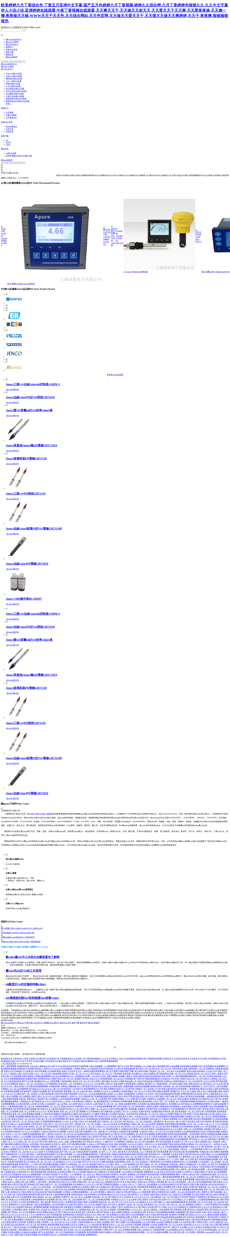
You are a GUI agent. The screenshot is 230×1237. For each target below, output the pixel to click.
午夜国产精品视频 (15, 1162)
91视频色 (45, 1222)
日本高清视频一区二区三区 (216, 1126)
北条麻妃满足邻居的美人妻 (162, 1111)
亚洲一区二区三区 (67, 1111)
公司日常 (9, 129)
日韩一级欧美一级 (182, 1169)
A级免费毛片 (158, 1121)
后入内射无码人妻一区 (178, 1232)
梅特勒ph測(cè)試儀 (14, 79)
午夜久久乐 (144, 1227)
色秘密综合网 (23, 1066)
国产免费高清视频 (116, 1099)
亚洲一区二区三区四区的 (137, 1162)
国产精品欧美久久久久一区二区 (152, 1149)
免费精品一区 (90, 1101)
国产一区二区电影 (167, 1101)
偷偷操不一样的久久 (69, 1096)
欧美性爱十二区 (65, 1084)
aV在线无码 (6, 1121)
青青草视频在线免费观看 (175, 1124)
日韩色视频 (56, 1074)
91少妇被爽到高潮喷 (35, 1227)
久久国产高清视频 (26, 1202)
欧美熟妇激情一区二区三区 (216, 1230)
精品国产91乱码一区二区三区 (130, 1204)
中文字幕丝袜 (144, 1167)
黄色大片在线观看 (77, 1235)
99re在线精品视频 (81, 1134)
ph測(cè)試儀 (11, 153)
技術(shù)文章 (11, 50)
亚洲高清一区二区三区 (152, 1126)
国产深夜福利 (176, 1209)
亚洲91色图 (101, 1207)
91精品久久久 (194, 1147)
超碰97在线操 (156, 1227)
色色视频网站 (123, 1124)
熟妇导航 (127, 1074)
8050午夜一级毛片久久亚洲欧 (174, 1227)
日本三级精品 (42, 1139)
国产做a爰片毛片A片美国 (105, 1116)
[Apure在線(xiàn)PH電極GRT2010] (18, 559)
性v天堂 (99, 1089)
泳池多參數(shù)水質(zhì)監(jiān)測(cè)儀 (17, 933)
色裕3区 (22, 1099)
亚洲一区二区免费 (26, 1111)
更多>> (9, 104)
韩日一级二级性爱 (43, 1202)
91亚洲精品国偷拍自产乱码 (193, 1131)
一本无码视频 (193, 1134)
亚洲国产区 (175, 1091)
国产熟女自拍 (155, 1199)
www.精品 (118, 1094)
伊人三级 (81, 1086)
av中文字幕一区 (147, 1169)
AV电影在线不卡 (23, 1172)
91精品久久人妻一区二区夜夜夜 (93, 1099)
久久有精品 (144, 1194)
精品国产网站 (203, 1209)
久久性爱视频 (68, 1209)
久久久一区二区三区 (42, 1074)
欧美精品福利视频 (176, 1116)
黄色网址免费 (142, 1154)
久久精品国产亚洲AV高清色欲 (100, 1069)
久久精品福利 (62, 1235)
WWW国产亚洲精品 (45, 1220)
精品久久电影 (39, 1149)
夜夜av (134, 1182)
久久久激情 (131, 1199)
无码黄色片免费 (33, 1222)
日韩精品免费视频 (167, 1174)
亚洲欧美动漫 (127, 1129)
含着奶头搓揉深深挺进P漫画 (124, 1154)
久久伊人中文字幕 (70, 1121)
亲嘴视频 (160, 1124)
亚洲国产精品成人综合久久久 (87, 1079)
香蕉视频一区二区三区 (198, 1202)
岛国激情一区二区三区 (166, 1099)
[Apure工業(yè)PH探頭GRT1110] (18, 489)
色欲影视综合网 (56, 1207)
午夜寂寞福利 (129, 1084)
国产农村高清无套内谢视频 (24, 1109)
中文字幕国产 (112, 1147)
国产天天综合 (148, 1212)
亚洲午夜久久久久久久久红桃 (196, 1225)
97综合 (81, 1121)
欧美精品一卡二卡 (51, 1129)
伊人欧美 (209, 1172)
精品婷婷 (212, 1139)
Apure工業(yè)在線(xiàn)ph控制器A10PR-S (33, 384)
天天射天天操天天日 (67, 1126)
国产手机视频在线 (54, 1215)
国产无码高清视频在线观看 (206, 1159)
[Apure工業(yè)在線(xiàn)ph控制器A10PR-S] (7, 379)
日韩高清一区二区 (156, 1071)
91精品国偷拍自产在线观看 (42, 1199)
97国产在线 (169, 1096)
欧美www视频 (14, 1182)
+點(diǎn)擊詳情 (12, 390)
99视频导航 (158, 1081)
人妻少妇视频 (221, 1086)
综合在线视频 (69, 1189)
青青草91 (135, 1194)
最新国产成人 (206, 1142)
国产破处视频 (6, 1144)
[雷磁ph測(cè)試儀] (14, 328)
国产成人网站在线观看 (83, 1220)
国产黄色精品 (29, 1184)
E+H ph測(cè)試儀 (13, 86)
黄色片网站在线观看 (160, 1091)
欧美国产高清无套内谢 (149, 1174)
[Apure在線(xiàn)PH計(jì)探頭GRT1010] (7, 392)
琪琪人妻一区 (103, 1215)
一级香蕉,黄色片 (80, 1069)
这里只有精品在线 (145, 1081)
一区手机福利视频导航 (61, 1187)
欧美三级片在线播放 (117, 1144)
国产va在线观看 (172, 1066)
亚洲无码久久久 (131, 1207)
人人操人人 (91, 1144)
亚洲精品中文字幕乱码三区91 (202, 1099)
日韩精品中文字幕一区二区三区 (197, 1116)
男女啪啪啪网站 (192, 1152)
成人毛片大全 (214, 1137)
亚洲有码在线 (77, 1194)
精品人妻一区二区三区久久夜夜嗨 (101, 1209)
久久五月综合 (159, 1172)
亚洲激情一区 (133, 1174)
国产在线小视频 (45, 1142)
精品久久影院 (195, 1212)
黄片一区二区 (131, 1157)
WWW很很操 (187, 1074)
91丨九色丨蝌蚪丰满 (14, 1235)
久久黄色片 (187, 1172)
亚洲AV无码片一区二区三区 (23, 1119)
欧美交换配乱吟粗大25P (47, 1212)
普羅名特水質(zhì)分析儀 (16, 99)
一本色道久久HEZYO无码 (144, 1116)
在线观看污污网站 (101, 1230)
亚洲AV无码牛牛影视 (57, 1139)
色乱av (68, 1167)
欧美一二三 (68, 1174)
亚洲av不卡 (166, 1199)
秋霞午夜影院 (27, 1076)
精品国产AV (150, 1084)
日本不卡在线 (150, 1215)
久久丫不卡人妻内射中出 (35, 1215)
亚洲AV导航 (143, 1157)
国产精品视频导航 (38, 1172)
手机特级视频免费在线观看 (176, 1147)
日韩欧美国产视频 (126, 1071)
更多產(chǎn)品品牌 (115, 375)
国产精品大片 (219, 1149)
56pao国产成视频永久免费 (94, 1147)
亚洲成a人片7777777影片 (168, 1159)
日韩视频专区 (130, 1079)
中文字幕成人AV (179, 1199)
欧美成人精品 (33, 1121)
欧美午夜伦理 (46, 1194)
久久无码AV (149, 1094)
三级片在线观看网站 (42, 1204)
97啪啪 (4, 1232)
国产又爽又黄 (148, 1217)
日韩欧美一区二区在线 (19, 1152)
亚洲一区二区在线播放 (147, 1184)
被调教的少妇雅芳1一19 (196, 1204)
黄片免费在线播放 (15, 1220)
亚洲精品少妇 (133, 1164)
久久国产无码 (57, 1189)
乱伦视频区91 (164, 1109)
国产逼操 (40, 1184)
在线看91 (141, 1109)
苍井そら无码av (64, 1101)
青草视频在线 (64, 1159)
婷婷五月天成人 (58, 1202)
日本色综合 (113, 1131)
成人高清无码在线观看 (145, 1134)
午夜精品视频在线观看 (48, 1159)
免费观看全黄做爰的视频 (192, 1189)
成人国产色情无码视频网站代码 (81, 1139)
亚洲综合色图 (179, 1144)
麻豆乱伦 (204, 1089)
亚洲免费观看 (188, 1179)
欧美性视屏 (118, 1084)
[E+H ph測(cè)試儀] (14, 319)
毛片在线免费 (90, 1121)
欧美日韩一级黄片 (177, 1164)
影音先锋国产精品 (165, 1144)
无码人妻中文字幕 (20, 1126)
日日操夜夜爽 (80, 1232)
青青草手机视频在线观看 (210, 1134)
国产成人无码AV (137, 1179)
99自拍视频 (164, 1209)
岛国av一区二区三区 (156, 1131)
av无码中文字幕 (36, 1104)
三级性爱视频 (172, 1149)
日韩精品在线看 (213, 1131)
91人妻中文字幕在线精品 (124, 1069)
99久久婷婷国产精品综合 (21, 1207)
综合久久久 (18, 1139)
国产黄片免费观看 (170, 1126)
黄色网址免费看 (198, 1169)
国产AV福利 (141, 1099)
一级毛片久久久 (150, 1144)
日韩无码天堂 (36, 1124)
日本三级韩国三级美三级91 (30, 1096)
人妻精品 (7, 1137)
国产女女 (28, 1149)
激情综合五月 (45, 1066)
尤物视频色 (35, 1147)
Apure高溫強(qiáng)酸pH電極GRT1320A (31, 445)
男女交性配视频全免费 (120, 1217)
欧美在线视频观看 (104, 1106)
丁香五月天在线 (19, 1227)
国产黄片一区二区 (143, 1069)
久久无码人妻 (9, 1194)
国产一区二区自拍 (29, 1094)
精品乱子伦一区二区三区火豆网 (86, 1081)
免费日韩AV (32, 1099)
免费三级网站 (112, 1076)
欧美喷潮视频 (104, 1119)
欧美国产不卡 (57, 1174)
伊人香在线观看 (12, 1177)
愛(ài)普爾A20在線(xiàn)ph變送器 (21, 284)
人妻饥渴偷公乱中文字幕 (27, 1230)
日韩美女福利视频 (159, 1137)
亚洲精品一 (55, 1099)
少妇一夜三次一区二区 (175, 1204)
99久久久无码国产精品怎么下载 (103, 1134)
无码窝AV (114, 1174)
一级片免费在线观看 (9, 1099)
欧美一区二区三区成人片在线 (169, 1179)
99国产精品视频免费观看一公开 (68, 1179)
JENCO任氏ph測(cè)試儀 (16, 91)
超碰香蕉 (126, 1212)
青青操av (152, 1182)
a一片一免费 (129, 1099)
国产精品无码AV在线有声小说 (53, 1157)
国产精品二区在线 (146, 1207)
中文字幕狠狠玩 (51, 1084)
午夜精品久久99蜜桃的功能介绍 (111, 1189)
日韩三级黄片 (143, 1199)
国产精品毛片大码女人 (92, 1142)
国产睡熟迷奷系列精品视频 (38, 1169)
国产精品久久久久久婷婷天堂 (120, 1197)
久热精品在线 (9, 1172)
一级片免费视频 (73, 1157)
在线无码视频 (24, 1124)
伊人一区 (101, 1129)
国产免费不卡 (106, 1157)
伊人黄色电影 (184, 1157)
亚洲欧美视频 (161, 1134)
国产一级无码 (47, 1134)
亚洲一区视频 (29, 1209)
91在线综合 (165, 1079)
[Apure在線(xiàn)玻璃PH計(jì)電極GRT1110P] (18, 524)
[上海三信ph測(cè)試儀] (14, 348)
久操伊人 (65, 1149)
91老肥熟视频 (210, 1111)
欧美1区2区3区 (130, 1187)
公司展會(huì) (11, 118)
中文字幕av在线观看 (63, 1154)
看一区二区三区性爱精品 (175, 1182)
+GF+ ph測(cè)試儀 (13, 81)
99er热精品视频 (152, 1104)
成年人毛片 (201, 1091)
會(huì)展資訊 (11, 126)
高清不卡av (208, 1149)
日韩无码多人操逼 (179, 1069)
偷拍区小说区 (16, 1074)
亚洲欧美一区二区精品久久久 (61, 1147)
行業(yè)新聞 (11, 115)
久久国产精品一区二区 (121, 1137)
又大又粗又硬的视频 (34, 1179)
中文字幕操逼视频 (133, 1222)
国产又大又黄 (27, 1081)
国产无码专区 (188, 1217)
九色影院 (139, 1094)
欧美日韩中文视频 (173, 1172)
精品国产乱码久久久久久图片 (101, 1164)
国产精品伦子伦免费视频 (129, 1169)
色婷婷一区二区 (35, 1126)
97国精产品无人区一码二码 (62, 1079)
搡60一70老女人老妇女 (185, 1174)
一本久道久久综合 (98, 1076)
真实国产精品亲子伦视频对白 (194, 1197)
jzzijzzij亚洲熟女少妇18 (174, 1230)
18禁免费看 (54, 1081)
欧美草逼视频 (25, 1177)
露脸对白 (164, 1104)
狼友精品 (201, 1071)
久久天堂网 (49, 1179)
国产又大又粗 (123, 1066)
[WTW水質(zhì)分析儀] (7, 359)
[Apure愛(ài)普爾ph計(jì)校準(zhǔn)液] (7, 405)
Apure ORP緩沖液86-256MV (24, 598)
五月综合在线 (38, 1192)
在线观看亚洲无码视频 (52, 1217)
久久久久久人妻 (92, 1184)
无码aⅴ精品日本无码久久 (50, 1144)
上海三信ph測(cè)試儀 (15, 96)
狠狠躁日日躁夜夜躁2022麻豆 (65, 1114)
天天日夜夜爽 (84, 1096)
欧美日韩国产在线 (179, 1084)
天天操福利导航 (54, 1071)
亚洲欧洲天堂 (11, 1154)
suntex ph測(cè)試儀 (14, 76)
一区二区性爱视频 (96, 1192)
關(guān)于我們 (12, 42)
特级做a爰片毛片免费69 (210, 1152)
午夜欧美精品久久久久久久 (90, 1149)
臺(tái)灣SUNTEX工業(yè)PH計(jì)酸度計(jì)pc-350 (107, 237)
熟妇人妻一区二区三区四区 (121, 1220)
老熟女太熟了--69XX (205, 1222)
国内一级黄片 (218, 1074)
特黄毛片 (48, 1184)
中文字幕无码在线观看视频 (36, 1086)
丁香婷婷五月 (25, 1101)
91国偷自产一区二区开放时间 (97, 1217)
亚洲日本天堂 (29, 1139)
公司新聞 (9, 113)
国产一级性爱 (75, 1124)
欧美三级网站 (149, 1074)
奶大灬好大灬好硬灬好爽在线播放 (67, 1142)
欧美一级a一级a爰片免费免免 (145, 1139)
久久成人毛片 (211, 1071)
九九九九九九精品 (188, 1091)
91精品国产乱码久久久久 (85, 1215)
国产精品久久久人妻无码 (47, 1109)
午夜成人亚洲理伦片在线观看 (53, 1131)
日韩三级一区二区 (19, 1121)
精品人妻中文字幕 (15, 1184)
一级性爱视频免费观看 (170, 1177)
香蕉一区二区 (108, 1149)
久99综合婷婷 (213, 1101)
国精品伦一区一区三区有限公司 (167, 1197)
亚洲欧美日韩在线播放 (142, 1101)
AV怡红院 (143, 1131)
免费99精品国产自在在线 (191, 1094)
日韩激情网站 (129, 1094)
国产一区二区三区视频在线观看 (96, 1199)
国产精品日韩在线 (199, 1220)
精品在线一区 (130, 1081)
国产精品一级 (105, 1137)
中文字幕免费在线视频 (76, 1144)
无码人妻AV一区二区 (52, 1124)
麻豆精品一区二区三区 (79, 1164)
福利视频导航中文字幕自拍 (108, 1101)
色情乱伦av (142, 1182)
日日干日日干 (209, 1086)
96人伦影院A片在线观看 (132, 1172)
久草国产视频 (198, 1172)
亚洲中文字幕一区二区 (71, 1074)
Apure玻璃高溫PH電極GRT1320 (26, 458)
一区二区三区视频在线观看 (156, 1232)
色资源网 (137, 1225)
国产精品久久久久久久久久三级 (42, 1089)
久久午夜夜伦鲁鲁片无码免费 (13, 1222)
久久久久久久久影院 (51, 1096)
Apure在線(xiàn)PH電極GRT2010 (27, 563)
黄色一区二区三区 (188, 1177)
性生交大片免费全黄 (12, 1174)
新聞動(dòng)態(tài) (51, 1023)
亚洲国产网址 (31, 1079)
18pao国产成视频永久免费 (167, 1222)
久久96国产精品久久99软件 (80, 1104)
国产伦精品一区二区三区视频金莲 (154, 1164)
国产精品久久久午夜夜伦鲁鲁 (18, 1199)
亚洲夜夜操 (221, 1111)
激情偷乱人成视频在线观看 (126, 1149)
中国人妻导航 (92, 1137)
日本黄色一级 (136, 1217)
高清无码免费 (184, 1086)
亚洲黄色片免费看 (176, 1215)
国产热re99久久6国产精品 (199, 1154)
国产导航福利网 (177, 1220)
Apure (8, 145)
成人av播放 (111, 1207)
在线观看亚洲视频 (23, 1116)
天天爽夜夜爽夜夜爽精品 (50, 1121)
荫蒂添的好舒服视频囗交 (86, 1189)
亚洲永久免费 (188, 1187)
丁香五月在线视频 (25, 1159)
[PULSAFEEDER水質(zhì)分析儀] (7, 362)
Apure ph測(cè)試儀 (14, 73)
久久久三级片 (193, 1142)
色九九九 (7, 1227)
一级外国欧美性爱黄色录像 (216, 1096)
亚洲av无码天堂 (67, 1106)
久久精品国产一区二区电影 (56, 1104)
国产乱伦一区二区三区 (161, 1069)
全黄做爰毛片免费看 (72, 1207)
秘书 (64, 1144)
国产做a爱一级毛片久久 (76, 1119)
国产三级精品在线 (203, 1174)
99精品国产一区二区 (196, 1069)
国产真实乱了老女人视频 (110, 1212)
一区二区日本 (19, 1179)
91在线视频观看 (91, 1167)
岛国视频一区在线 (149, 1225)
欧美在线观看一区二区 (60, 1169)
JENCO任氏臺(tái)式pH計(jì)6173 (198, 237)
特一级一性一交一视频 (113, 1104)
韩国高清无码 (195, 1207)
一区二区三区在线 (205, 1076)
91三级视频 (86, 1197)
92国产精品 (200, 1179)
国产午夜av (179, 1096)
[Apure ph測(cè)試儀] (7, 294)
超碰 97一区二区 (26, 1084)
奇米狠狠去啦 (92, 1119)
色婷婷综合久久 (31, 1167)
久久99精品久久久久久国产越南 (148, 1202)
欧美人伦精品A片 (144, 1230)
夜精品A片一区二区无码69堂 (190, 1081)
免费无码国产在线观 (22, 1129)
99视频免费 (146, 1192)
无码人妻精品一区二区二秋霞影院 (46, 1197)
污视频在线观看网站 (42, 1076)
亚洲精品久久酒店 (117, 1215)
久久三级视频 (80, 1209)
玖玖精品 (46, 1174)
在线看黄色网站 (130, 1104)
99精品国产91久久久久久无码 (71, 1129)
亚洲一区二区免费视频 (193, 1129)
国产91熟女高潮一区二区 (123, 1106)
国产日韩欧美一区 (133, 1189)
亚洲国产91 (64, 1164)
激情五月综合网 (102, 1174)
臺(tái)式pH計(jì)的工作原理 (23, 970)
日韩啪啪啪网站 (123, 1209)
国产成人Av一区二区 (86, 1126)
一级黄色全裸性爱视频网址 (93, 1071)
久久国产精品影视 (45, 1094)
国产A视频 (120, 1222)
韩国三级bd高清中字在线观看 (174, 1089)
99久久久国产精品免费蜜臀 (106, 1139)
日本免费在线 (77, 1101)
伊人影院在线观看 (218, 1104)
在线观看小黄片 (108, 1222)
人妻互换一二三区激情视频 (190, 1149)
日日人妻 (195, 1157)
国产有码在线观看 (160, 1152)
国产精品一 (31, 1154)
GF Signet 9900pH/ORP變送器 (136, 272)
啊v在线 (34, 1116)
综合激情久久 (137, 1074)
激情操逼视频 (94, 1157)
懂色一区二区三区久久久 (93, 1182)
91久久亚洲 (146, 1091)
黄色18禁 (220, 1189)
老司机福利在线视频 (188, 1066)
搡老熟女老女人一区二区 (113, 1225)
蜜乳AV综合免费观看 (135, 1215)
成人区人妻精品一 (151, 1209)
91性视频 (142, 1104)
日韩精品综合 (105, 1187)
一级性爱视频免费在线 (80, 1169)
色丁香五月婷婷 (198, 1194)
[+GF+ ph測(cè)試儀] (7, 330)
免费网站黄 (148, 1172)
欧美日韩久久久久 (64, 1182)
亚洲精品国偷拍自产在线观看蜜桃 (173, 1139)
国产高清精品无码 (214, 1204)
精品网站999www (41, 1081)
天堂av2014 (34, 1066)
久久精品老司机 (95, 1225)
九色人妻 (94, 1159)
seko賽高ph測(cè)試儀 (15, 94)
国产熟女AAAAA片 (157, 1157)
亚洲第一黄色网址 (196, 1232)
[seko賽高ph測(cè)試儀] (7, 310)
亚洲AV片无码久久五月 (71, 1071)
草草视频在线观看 (11, 1091)
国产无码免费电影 (55, 1091)
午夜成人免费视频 (169, 1119)
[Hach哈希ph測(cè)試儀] (7, 308)
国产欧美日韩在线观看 (194, 1096)
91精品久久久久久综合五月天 (107, 1126)
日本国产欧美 (45, 1230)
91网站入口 (83, 1225)
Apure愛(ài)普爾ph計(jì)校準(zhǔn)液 (29, 410)
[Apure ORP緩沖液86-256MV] (18, 594)
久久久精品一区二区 (155, 1147)
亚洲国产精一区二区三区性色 (170, 1225)
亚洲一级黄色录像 (125, 1086)
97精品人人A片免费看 (21, 1137)
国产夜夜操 (42, 1225)
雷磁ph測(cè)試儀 (13, 84)
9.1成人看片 (173, 1137)
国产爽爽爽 (81, 1111)
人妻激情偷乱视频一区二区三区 (21, 1106)
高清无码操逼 (183, 1099)
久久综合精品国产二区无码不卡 (69, 1089)
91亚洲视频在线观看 (61, 1194)
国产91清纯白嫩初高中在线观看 (123, 1109)
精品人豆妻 (213, 1089)
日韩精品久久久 (203, 1177)
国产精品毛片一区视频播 (159, 1154)
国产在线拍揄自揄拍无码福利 (167, 1094)
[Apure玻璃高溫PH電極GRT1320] (7, 453)
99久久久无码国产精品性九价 (84, 1172)
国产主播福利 (109, 1089)
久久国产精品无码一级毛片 (39, 1189)
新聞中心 (9, 47)
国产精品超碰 (162, 1215)
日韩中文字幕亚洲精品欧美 (148, 1079)
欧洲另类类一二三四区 (28, 1164)
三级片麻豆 (105, 1081)
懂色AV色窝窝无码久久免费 (163, 1192)
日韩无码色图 (22, 1194)
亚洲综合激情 (156, 1086)
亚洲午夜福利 (53, 1111)
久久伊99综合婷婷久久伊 (168, 1184)
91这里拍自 (38, 1084)
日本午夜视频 (156, 1167)
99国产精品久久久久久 (141, 1137)
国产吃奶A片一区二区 (198, 1139)
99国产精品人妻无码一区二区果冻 (164, 1194)
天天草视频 (123, 1147)
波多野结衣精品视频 (45, 1154)
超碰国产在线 (101, 1204)
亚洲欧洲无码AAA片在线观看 (184, 1162)
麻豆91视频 (81, 1137)
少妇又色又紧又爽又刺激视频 (79, 1131)
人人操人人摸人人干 (205, 1124)
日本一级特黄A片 (100, 1131)
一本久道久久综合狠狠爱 (175, 1071)
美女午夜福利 (43, 1235)
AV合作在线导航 (22, 1104)
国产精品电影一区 (208, 1147)
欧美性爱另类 (132, 1114)
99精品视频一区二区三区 (93, 1179)
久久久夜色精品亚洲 (12, 1081)
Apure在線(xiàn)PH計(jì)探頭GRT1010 (30, 397)
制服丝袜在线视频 (53, 1149)
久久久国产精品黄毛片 (58, 1116)
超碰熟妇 (210, 1069)
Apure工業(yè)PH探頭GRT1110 (25, 493)
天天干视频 (74, 1116)
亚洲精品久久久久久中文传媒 (68, 1162)
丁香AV (120, 1207)
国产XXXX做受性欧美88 (73, 1217)
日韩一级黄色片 (203, 1192)
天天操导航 (99, 1084)
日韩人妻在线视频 (216, 1106)
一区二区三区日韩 (109, 1124)
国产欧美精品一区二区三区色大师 (189, 1111)
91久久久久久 (41, 1111)
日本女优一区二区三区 (63, 1134)
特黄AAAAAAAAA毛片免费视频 (58, 1069)
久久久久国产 (71, 1222)
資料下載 (9, 52)
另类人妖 (24, 1182)
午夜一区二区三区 (152, 1177)
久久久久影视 (209, 1081)
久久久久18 (206, 1207)
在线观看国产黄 (182, 1212)
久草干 (156, 1101)
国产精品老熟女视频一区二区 (168, 1074)
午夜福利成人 (30, 1220)
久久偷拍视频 (70, 1137)
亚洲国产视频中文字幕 (176, 1114)
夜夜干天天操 (193, 1114)
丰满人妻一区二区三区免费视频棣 (50, 1119)
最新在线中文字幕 (207, 1114)
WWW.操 (174, 1079)
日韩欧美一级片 (220, 1142)
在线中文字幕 (121, 1192)
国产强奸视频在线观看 (48, 1164)
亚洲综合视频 (65, 1172)
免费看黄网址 (91, 1235)
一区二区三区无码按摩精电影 (199, 1182)
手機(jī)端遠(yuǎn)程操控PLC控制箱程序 (18, 937)
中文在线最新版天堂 (179, 1109)
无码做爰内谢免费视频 (146, 1187)
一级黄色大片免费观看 (19, 1157)
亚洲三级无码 (139, 1076)
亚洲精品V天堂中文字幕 (71, 1227)
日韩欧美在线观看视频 (31, 1134)
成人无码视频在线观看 (185, 1101)
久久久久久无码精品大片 (178, 1207)
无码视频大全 (174, 1104)
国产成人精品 (212, 1194)
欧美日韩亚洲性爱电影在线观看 (168, 1217)
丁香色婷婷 (117, 1074)
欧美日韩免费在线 (153, 1076)
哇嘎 (36, 1159)
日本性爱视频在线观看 (30, 1114)
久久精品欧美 (136, 1212)
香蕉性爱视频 (92, 1232)
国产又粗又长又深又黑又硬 (69, 1212)
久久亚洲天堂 (28, 1071)
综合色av (78, 1147)
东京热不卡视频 (117, 1081)
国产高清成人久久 (136, 1152)
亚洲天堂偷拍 (104, 1167)
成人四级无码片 (54, 1209)
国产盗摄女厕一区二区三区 (206, 1187)
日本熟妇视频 (25, 1197)
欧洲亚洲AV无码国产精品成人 (30, 1069)
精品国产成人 (43, 1099)
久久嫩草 (95, 1114)
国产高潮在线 (77, 1167)
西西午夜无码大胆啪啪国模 (199, 1119)
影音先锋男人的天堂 (68, 1225)
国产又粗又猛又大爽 (190, 1121)
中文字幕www (12, 1124)
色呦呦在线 (191, 1164)
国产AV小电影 (161, 1207)
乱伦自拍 (128, 1225)
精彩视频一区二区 (71, 1091)
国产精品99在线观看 (53, 1192)
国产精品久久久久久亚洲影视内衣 (27, 1217)
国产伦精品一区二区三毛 (101, 1074)
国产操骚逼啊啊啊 (171, 1167)
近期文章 (9, 131)
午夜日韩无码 (105, 1154)
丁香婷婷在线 (193, 1089)
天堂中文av (82, 1094)
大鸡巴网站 (34, 1144)
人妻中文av (124, 1179)
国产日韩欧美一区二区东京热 (109, 1121)
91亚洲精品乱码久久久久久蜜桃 (169, 1129)
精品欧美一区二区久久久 (84, 1174)
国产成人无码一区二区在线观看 (68, 1199)
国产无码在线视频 (50, 1126)
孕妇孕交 (192, 1109)
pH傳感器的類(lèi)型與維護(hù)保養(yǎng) (32, 997)
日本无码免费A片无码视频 (94, 1194)
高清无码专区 (57, 1230)
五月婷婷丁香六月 (120, 1111)
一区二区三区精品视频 (63, 1232)
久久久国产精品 (44, 1187)
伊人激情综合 (91, 1129)
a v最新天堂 (108, 1142)
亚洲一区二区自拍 (216, 1202)
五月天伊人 (112, 1204)
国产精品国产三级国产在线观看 (33, 1091)
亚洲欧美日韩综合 (21, 1144)
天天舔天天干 (6, 1129)
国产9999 (7, 1126)
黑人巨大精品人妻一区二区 (35, 1162)
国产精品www (134, 1192)
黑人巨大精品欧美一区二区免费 (124, 1167)
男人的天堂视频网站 (140, 1119)
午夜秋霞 (148, 1152)
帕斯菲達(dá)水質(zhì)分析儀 (17, 101)
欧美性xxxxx (198, 1126)
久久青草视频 (185, 1194)
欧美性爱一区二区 (99, 1197)
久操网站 (140, 1084)
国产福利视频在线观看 (217, 1220)
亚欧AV (84, 1157)
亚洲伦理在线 (144, 1111)
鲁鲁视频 (160, 1182)
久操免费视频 (172, 1157)
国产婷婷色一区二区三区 (84, 1204)
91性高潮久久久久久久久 (83, 1084)
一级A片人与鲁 (148, 1189)
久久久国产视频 (148, 1222)
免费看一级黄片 (125, 1076)
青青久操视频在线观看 (164, 1169)
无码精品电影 (54, 1086)
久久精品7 (133, 1111)
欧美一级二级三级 (186, 1137)
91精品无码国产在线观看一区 (88, 1152)
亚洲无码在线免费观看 (177, 1134)
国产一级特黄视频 (8, 1066)
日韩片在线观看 (95, 1066)
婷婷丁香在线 (203, 1109)
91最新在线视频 (118, 1159)
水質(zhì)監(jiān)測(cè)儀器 (40, 814)
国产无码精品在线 (60, 1177)
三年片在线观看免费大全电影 (100, 1094)
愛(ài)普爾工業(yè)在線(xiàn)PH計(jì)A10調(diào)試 (22, 928)
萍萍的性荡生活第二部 (137, 1096)
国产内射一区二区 (149, 1159)
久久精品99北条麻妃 (28, 1232)
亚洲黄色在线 (43, 1079)
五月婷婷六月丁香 (179, 1142)
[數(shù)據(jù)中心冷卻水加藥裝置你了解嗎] (7, 952)
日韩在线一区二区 (170, 1086)
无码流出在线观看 (142, 1086)
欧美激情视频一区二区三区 (111, 1079)
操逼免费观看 (112, 1169)
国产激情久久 (125, 1119)
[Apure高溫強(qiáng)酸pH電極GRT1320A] (18, 440)
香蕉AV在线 (215, 1109)
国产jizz (218, 1099)
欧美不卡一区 (122, 1089)
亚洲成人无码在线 (55, 1137)
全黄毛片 (109, 1084)
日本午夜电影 (206, 1121)
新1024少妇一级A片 (172, 1121)
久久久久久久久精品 (12, 1094)
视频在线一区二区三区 (148, 1114)
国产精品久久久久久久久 (195, 1215)
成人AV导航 (95, 1222)
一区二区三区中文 (57, 1222)
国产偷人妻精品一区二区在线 (141, 1089)
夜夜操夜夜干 (201, 1217)
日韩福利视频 (158, 1230)
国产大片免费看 (112, 1179)
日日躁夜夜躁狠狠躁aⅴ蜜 (208, 1199)
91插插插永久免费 (81, 1076)
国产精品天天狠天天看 (189, 1184)
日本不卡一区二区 (13, 1134)
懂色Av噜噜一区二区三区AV (97, 1109)
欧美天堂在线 (91, 1086)
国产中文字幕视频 (218, 1164)
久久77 (6, 1074)
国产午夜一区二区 (67, 1152)
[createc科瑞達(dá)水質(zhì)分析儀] (14, 339)
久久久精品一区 (203, 1164)
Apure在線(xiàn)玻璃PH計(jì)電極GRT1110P (34, 528)
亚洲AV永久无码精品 (13, 1071)
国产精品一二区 (126, 1139)
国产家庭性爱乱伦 (106, 1227)
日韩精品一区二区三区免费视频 (14, 1089)
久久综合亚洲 (46, 1114)
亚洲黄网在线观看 (41, 1207)
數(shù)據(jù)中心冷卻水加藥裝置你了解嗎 (32, 957)
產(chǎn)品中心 (12, 44)
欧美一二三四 (121, 1164)
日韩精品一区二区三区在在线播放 (140, 1142)
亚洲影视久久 (197, 1086)
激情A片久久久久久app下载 (118, 1194)
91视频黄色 (116, 1091)
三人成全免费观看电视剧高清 (184, 1076)
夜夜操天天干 (150, 1179)
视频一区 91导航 (187, 1159)
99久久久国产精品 (156, 1096)
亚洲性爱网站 (120, 1162)
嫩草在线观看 (107, 1162)
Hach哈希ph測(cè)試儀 (15, 89)
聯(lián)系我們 (11, 57)
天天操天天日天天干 (124, 1177)
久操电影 (66, 1192)
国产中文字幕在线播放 (209, 1157)
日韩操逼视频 (161, 1116)
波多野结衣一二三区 (27, 1187)
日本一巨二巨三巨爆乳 (91, 1124)
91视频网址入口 (88, 1207)
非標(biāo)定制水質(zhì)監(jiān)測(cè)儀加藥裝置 (21, 942)
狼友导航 (135, 1227)
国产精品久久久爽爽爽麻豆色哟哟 (195, 1104)
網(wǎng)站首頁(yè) (14, 39)
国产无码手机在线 (177, 1152)
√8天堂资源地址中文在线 (62, 1204)
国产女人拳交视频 (45, 1232)
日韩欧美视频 (83, 1222)
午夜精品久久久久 (118, 1199)
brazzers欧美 (210, 1232)
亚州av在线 (191, 1071)
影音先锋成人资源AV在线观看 (194, 1106)
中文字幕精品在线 (51, 1152)
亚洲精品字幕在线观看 (128, 1131)
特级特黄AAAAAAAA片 (85, 1106)
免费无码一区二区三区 (71, 1197)
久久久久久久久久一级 (143, 1197)
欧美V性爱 (166, 1076)
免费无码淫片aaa (195, 1084)
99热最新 (207, 1129)
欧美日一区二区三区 (202, 1074)
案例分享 (9, 55)
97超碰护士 (151, 1099)
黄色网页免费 (34, 1194)
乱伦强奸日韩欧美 (174, 1131)
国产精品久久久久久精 (212, 1084)
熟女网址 (74, 1149)
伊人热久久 (105, 1091)
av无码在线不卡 (117, 1232)
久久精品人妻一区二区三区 (26, 1142)
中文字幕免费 (15, 1076)
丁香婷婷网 (139, 1177)
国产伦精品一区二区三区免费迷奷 (22, 1212)
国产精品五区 (102, 1144)
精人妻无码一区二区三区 (131, 1126)
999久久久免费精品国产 (32, 1174)
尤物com (162, 1114)
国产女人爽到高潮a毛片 (213, 1094)
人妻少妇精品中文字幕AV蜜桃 (18, 1192)
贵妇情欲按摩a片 (113, 1129)
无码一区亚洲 (41, 1209)
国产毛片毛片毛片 (122, 1227)
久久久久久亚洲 (36, 1152)
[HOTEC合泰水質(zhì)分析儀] (14, 371)
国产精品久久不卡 (213, 1179)
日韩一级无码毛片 (120, 1152)
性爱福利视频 (126, 1101)
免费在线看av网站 (214, 1091)
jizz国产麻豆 (97, 1104)
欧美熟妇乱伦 (201, 1101)
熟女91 (53, 1235)
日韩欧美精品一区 (163, 1084)
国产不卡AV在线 (59, 1066)
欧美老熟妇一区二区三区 (154, 1204)
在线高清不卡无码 (124, 1116)
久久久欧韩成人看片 (187, 1222)
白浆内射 (84, 1091)
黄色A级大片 (155, 1119)
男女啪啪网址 (220, 1066)
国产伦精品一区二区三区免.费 (168, 1189)
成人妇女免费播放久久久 (62, 1076)
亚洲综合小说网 (170, 1081)
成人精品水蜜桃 (141, 1071)
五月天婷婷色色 (186, 1126)
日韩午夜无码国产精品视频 (65, 1094)
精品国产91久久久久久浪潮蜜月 (26, 1131)
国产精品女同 (117, 1187)
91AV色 (157, 1089)
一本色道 (216, 1144)
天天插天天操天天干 (137, 1147)
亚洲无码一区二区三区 (108, 1202)
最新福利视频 (53, 1225)
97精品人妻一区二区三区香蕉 (142, 1124)
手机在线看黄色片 (39, 1137)
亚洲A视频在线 (201, 1137)
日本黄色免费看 (30, 1235)
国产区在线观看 (218, 1167)
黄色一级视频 (94, 1091)
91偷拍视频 (160, 1066)
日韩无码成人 (118, 1157)
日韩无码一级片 (219, 1212)
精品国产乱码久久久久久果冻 (71, 1109)
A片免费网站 (119, 1142)
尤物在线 (44, 1147)
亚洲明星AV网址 (87, 1116)
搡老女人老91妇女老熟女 (144, 1129)
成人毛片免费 (112, 1071)
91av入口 (86, 1074)
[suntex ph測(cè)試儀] (14, 303)
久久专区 (22, 1154)
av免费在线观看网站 (79, 1192)
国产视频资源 (106, 1111)
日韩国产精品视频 (90, 1227)
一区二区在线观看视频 (62, 1184)
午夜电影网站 (66, 1081)
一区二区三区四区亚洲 (185, 1192)
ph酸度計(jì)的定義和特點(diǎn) (26, 984)
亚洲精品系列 (71, 1202)
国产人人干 (106, 1152)
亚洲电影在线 (68, 1215)
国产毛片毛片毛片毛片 (91, 1162)
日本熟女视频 (13, 1232)
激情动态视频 (213, 1215)
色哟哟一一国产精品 (37, 1182)
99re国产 (123, 1174)
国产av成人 (43, 1116)
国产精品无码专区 (19, 1189)
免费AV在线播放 (164, 1187)
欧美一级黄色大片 (102, 1220)
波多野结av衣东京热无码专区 (212, 1184)
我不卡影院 (177, 1187)
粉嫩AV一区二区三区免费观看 (16, 1147)
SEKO (8, 142)
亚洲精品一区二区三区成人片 (198, 1144)
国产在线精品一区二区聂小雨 (142, 1066)
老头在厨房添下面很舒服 (77, 1066)
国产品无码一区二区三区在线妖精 (78, 1230)
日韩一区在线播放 (206, 1066)
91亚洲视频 (93, 1202)
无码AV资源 (28, 1074)
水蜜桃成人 (192, 1199)
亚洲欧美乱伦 (53, 1172)
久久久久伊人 (137, 1209)
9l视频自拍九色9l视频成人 (170, 1106)
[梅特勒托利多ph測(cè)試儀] (7, 305)
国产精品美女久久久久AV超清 (44, 1101)
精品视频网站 (89, 1089)
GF (7, 140)
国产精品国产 (85, 1114)
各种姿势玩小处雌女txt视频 (146, 1106)
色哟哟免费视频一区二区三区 (47, 1106)
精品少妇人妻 (185, 1167)
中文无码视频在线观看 (105, 1177)
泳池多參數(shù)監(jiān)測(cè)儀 (19, 156)
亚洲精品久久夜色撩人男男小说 (84, 1187)
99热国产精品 (151, 1109)
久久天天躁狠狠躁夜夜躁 (14, 1079)
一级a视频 (51, 1182)
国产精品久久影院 (98, 1169)
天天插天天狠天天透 (179, 1154)
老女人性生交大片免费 (107, 1086)
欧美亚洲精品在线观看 (70, 1099)
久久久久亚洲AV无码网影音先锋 (202, 1227)
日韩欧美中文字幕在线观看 (109, 1172)
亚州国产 (115, 1119)
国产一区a (221, 1147)
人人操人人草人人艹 (128, 1184)
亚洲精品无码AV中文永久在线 (117, 1182)
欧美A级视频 (36, 1129)
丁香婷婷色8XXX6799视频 (159, 1162)
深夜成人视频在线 (68, 1086)
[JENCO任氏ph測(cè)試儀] (14, 357)
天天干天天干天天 (126, 1202)
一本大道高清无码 (8, 1064)
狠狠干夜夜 (83, 1202)
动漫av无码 (206, 1212)
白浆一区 (51, 1162)
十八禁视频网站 (110, 1066)
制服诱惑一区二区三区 (160, 1220)
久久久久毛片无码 (142, 1220)
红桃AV (195, 1167)
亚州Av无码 (34, 1157)
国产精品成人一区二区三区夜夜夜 (137, 1121)
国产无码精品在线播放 (109, 1184)
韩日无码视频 (40, 1071)
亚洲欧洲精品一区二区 (131, 1091)
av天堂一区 (191, 1124)
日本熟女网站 (205, 1167)
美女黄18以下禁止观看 (80, 1159)
